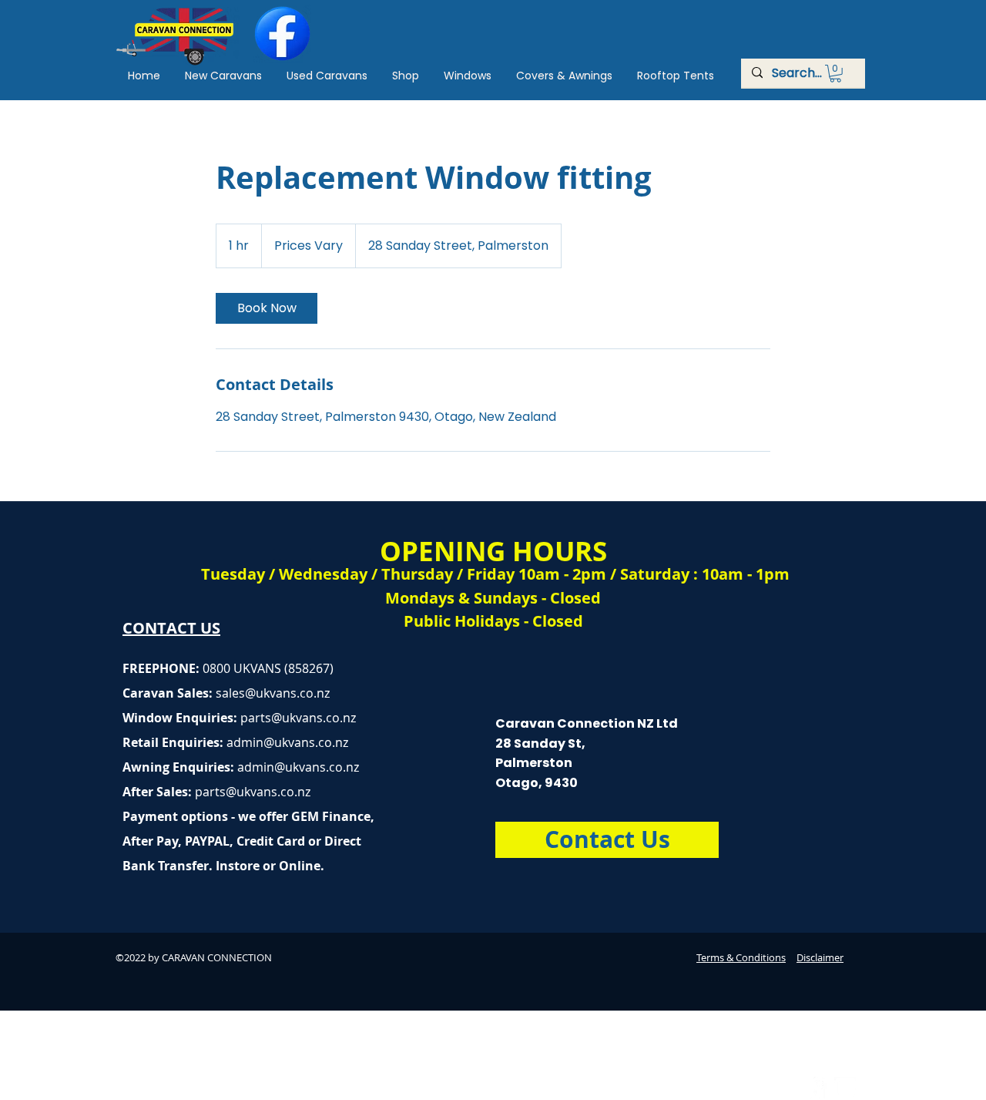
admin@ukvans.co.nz (287, 742)
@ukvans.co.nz (287, 693)
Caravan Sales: (183, 693)
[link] (266, 308)
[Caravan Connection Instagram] (845, 1087)
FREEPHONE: (162, 668)
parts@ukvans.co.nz (298, 717)
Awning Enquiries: (240, 767)
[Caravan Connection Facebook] (816, 1087)
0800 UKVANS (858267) (268, 668)
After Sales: (158, 791)
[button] (835, 73)
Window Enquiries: (181, 717)
